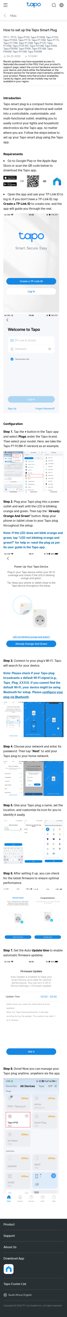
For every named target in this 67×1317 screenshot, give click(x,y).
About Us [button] (10, 1247)
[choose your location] (61, 5)
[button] (13, 154)
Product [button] (9, 1224)
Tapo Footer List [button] (15, 1284)
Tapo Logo (34, 5)
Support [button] (9, 1236)
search (54, 5)
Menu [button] (5, 5)
